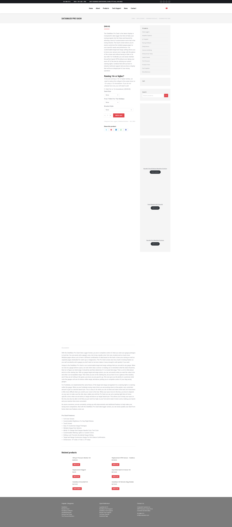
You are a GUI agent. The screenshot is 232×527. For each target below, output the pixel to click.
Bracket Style (108, 106)
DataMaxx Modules (123, 121)
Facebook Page (103, 516)
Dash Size (107, 91)
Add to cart (118, 115)
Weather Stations (147, 35)
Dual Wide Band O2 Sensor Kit (121, 470)
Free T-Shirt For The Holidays (114, 99)
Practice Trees (146, 64)
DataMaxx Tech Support (106, 510)
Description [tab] (65, 348)
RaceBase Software (67, 510)
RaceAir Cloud (65, 509)
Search (144, 92)
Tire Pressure (146, 61)
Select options (77, 488)
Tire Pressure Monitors (68, 516)
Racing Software (146, 43)
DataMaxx (64, 507)
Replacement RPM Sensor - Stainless (123, 458)
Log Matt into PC (103, 507)
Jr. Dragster (145, 39)
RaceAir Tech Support (105, 512)
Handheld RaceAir (67, 512)
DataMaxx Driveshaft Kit (80, 482)
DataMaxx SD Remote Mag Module (123, 482)
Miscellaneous (146, 72)
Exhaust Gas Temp (147, 54)
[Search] (166, 95)
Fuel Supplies (146, 68)
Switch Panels (146, 57)
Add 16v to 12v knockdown (118, 89)
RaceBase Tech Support (106, 509)
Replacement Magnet (79, 470)
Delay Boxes (145, 46)
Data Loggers (113, 121)
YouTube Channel (104, 514)
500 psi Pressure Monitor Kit (81, 458)
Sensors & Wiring (147, 50)
